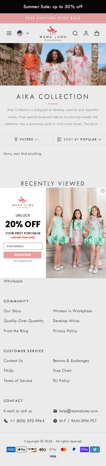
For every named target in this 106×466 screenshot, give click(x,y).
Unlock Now (22, 255)
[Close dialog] (103, 191)
